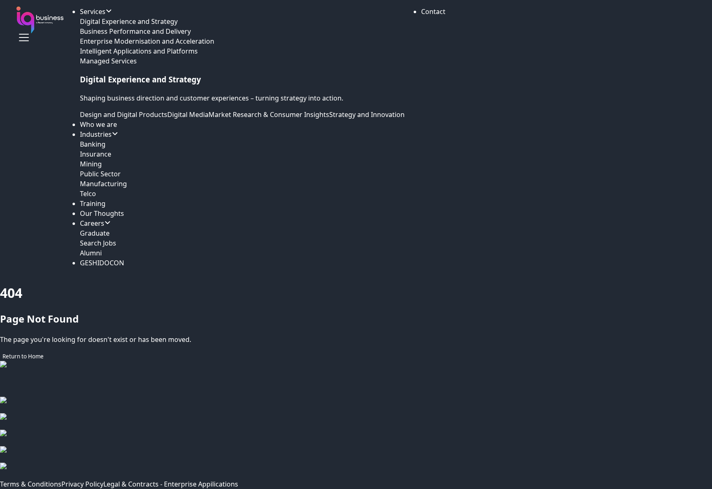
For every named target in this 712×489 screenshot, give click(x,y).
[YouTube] (356, 471)
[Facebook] (356, 405)
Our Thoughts (102, 213)
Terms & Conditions (30, 484)
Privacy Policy (82, 484)
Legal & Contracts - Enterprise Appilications (170, 484)
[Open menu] (23, 37)
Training (92, 203)
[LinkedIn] (356, 438)
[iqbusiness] (39, 20)
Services (92, 11)
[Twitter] (356, 454)
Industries (96, 134)
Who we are (98, 124)
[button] (433, 11)
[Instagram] (356, 421)
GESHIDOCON (102, 262)
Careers (92, 223)
